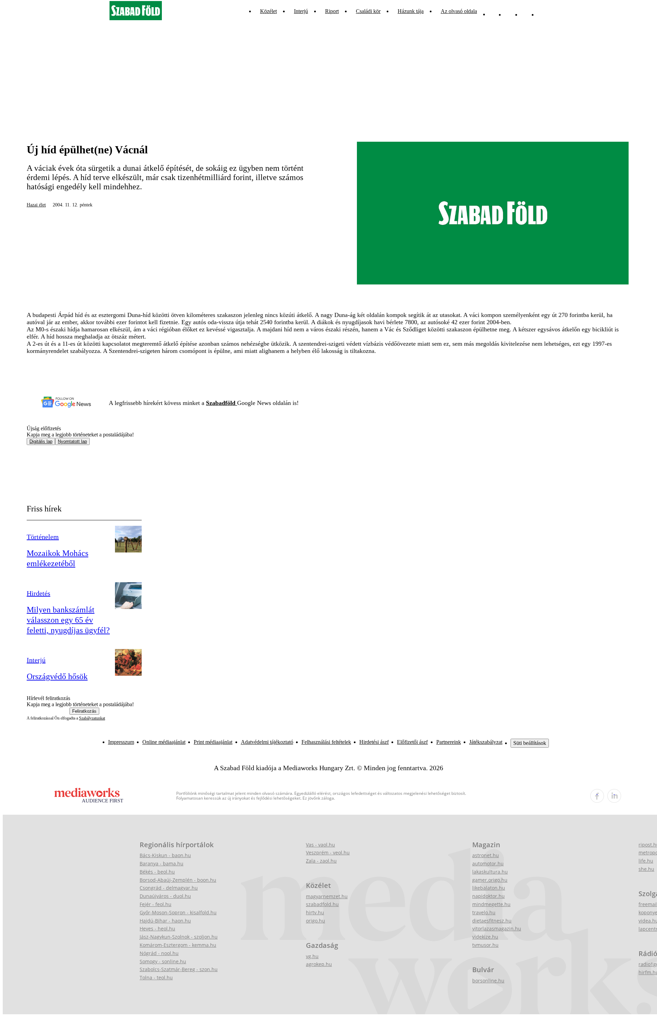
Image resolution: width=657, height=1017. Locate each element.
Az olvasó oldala (459, 11)
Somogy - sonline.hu (163, 961)
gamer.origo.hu (489, 880)
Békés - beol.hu (157, 871)
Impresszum (121, 742)
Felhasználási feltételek (326, 742)
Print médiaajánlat (213, 742)
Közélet (268, 11)
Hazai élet (36, 204)
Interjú (301, 11)
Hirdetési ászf (374, 742)
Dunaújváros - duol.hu (165, 896)
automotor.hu (488, 863)
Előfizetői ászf (412, 742)
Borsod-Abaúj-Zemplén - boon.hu (178, 880)
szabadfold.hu (322, 904)
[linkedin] (614, 796)
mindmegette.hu (491, 904)
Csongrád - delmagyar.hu (169, 888)
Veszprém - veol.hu (328, 852)
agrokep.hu (319, 964)
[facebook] (597, 796)
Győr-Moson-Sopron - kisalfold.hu (178, 912)
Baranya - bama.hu (161, 863)
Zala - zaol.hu (321, 860)
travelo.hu (483, 912)
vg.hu (312, 956)
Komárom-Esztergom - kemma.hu (178, 945)
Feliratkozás (84, 711)
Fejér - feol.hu (155, 904)
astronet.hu (485, 855)
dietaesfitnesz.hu (492, 920)
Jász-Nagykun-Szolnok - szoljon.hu (179, 936)
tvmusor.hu (485, 945)
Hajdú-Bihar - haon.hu (165, 920)
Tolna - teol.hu (156, 977)
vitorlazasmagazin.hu (496, 928)
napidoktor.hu (488, 896)
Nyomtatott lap (72, 441)
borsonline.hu (488, 980)
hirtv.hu (315, 912)
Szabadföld (221, 402)
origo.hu (315, 920)
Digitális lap (40, 441)
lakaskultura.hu (490, 871)
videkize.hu (485, 936)
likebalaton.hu (488, 888)
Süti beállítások (529, 743)
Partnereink (448, 742)
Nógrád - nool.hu (159, 953)
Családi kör (368, 11)
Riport (332, 11)
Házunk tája (411, 11)
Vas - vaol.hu (320, 844)
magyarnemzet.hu (327, 896)
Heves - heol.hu (157, 928)
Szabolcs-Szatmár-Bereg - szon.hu (179, 969)
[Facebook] (526, 11)
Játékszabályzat (485, 742)
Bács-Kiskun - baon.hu (165, 855)
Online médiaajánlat (163, 742)
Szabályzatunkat (92, 718)
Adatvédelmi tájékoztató (267, 742)
